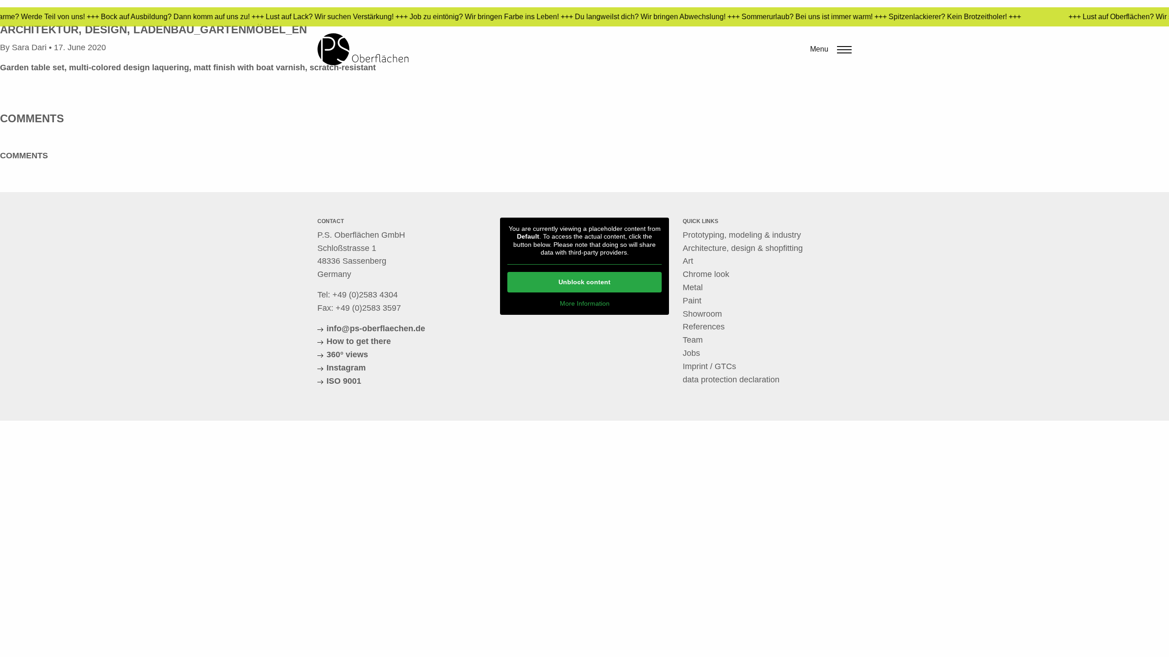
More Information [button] (585, 303)
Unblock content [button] (584, 282)
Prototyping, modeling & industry (742, 235)
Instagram (346, 367)
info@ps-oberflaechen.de (375, 328)
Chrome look (706, 274)
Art (688, 261)
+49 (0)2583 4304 (365, 294)
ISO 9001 (343, 381)
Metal (693, 287)
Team (693, 339)
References (704, 326)
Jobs (691, 353)
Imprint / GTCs (709, 366)
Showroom (702, 313)
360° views (347, 354)
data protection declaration (731, 379)
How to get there (358, 341)
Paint (692, 300)
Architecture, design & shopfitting (743, 248)
